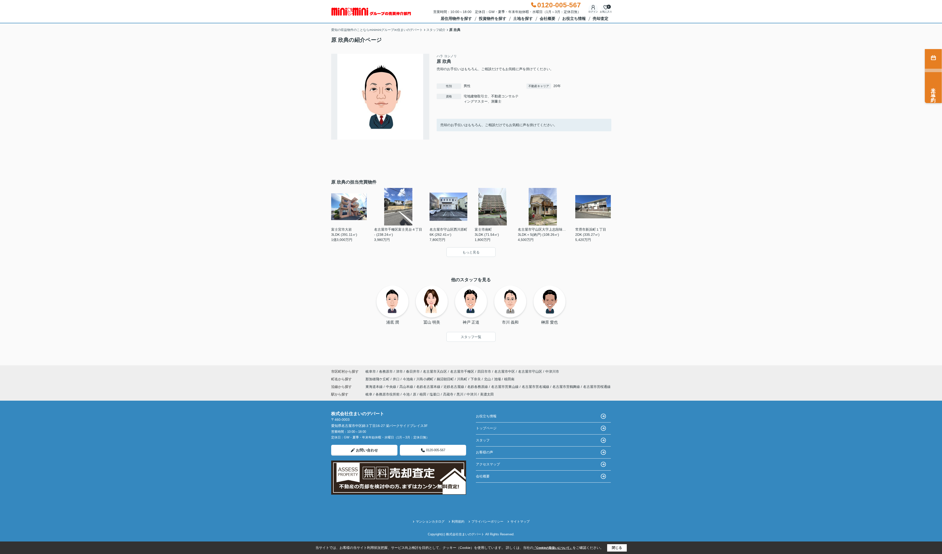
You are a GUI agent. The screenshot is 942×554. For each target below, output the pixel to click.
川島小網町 (425, 379)
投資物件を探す (492, 18)
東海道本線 (375, 387)
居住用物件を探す (456, 18)
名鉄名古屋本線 (428, 387)
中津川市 (552, 371)
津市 (399, 371)
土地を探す (523, 18)
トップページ (486, 428)
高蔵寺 (448, 394)
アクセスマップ (488, 464)
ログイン (593, 11)
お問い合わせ (367, 450)
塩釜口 (435, 394)
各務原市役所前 (388, 394)
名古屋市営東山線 (505, 387)
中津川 (472, 394)
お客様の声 (484, 452)
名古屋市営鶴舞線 (566, 387)
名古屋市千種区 (462, 371)
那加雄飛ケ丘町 (378, 379)
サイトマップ (520, 521)
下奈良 (476, 379)
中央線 (391, 387)
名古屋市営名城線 (536, 387)
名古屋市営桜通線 (597, 387)
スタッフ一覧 (471, 337)
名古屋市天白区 (435, 371)
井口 (397, 379)
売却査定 (600, 18)
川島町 (462, 379)
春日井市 (413, 371)
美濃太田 (487, 394)
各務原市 (386, 371)
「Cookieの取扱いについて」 (553, 548)
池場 (498, 379)
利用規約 (458, 521)
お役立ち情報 (574, 18)
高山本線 (406, 387)
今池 (406, 394)
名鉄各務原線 (478, 387)
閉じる (617, 548)
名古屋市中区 (504, 371)
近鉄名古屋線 (454, 387)
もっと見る (471, 252)
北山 (488, 379)
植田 (422, 394)
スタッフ (483, 440)
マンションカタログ (430, 521)
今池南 (408, 379)
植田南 (509, 379)
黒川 (460, 394)
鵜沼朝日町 (446, 379)
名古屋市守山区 (530, 371)
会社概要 (547, 18)
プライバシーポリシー (487, 521)
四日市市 (484, 371)
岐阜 (369, 394)
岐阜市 (371, 371)
